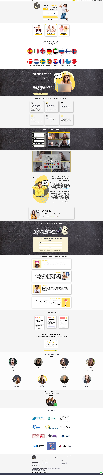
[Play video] (52, 161)
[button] (76, 0)
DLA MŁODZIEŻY (38, 33)
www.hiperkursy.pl (36, 472)
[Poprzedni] (50, 139)
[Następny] (66, 139)
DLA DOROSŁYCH (51, 33)
